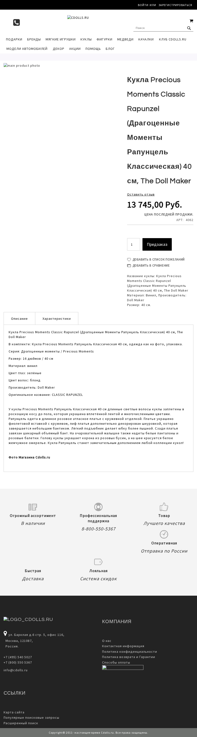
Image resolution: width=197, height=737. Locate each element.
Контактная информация (123, 646)
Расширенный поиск (21, 723)
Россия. (11, 646)
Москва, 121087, (18, 641)
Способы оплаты (116, 662)
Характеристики (57, 318)
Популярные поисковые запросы (31, 717)
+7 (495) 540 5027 (18, 657)
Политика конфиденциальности (129, 651)
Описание (19, 318)
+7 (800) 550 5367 (18, 662)
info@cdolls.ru (16, 670)
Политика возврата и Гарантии (128, 657)
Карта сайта (14, 712)
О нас (106, 641)
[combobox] (163, 28)
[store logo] (98, 22)
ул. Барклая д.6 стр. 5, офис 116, (36, 635)
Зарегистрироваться (175, 5)
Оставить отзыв (141, 194)
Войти (143, 5)
